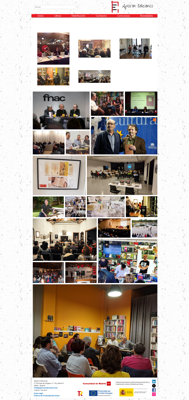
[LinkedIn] (154, 381)
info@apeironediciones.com (45, 388)
